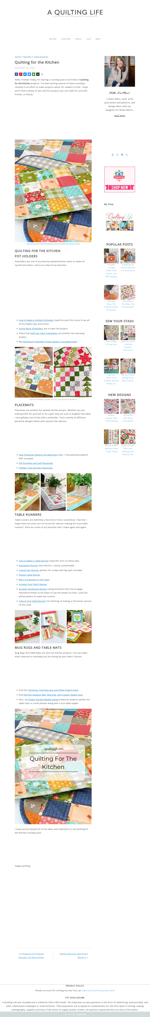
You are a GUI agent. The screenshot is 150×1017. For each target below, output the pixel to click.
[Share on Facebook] (16, 74)
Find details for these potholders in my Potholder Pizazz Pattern (53, 244)
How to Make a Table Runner (34, 560)
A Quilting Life (75, 13)
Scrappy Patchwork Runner (33, 589)
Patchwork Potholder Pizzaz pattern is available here (50, 341)
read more (119, 115)
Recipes (27, 56)
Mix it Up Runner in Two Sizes (34, 579)
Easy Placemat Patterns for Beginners (38, 454)
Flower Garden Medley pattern (44, 699)
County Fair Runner (29, 570)
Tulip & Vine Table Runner (32, 601)
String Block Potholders (31, 328)
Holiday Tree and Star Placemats (36, 468)
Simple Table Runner (29, 575)
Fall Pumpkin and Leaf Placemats (36, 463)
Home (18, 56)
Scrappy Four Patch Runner (33, 584)
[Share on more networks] (37, 74)
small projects (41, 56)
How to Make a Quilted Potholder (36, 320)
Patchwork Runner (28, 565)
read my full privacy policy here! (98, 990)
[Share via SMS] (29, 74)
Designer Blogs (81, 1014)
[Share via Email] (33, 74)
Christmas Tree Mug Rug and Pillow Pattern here (53, 690)
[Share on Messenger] (25, 74)
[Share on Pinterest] (20, 74)
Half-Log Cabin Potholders (44, 333)
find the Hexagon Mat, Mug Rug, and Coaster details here (53, 694)
